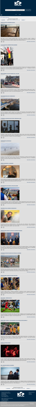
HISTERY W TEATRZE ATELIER (5, 342)
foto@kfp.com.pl (6, 396)
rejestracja (30, 394)
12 (17, 388)
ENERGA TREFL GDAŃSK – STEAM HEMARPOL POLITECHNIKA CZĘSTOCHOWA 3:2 (14, 320)
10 (15, 388)
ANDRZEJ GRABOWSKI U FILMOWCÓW (7, 163)
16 (22, 388)
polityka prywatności (32, 392)
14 (20, 388)
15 (21, 388)
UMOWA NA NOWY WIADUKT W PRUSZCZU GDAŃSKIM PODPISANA (11, 230)
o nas (16, 14)
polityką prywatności (23, 404)
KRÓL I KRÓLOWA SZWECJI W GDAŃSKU (7, 365)
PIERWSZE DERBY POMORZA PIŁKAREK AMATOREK (9, 275)
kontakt (20, 14)
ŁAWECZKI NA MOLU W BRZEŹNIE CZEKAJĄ (8, 22)
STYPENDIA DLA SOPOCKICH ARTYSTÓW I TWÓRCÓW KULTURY (11, 118)
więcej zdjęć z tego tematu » (31, 41)
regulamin (30, 393)
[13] (19, 388)
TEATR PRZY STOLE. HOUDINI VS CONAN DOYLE (8, 208)
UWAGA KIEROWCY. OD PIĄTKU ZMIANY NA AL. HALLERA (10, 73)
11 (16, 388)
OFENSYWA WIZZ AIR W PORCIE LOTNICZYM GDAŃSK (9, 185)
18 (24, 388)
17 (23, 388)
